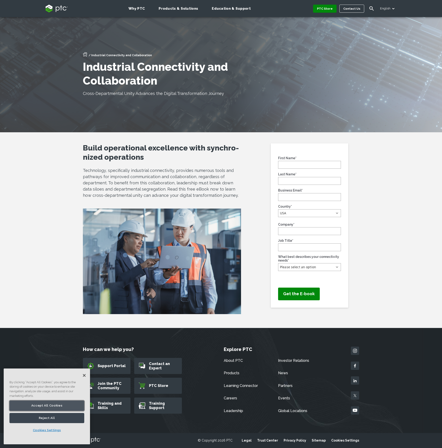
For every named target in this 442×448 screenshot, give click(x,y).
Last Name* (287, 174)
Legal (247, 440)
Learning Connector (241, 385)
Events (284, 398)
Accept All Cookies (47, 405)
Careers (230, 398)
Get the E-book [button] (299, 293)
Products (231, 373)
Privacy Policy (295, 440)
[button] (309, 213)
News (283, 373)
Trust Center (267, 440)
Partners (285, 385)
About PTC (233, 360)
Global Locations (292, 411)
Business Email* (290, 190)
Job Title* (285, 240)
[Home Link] (85, 56)
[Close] (84, 375)
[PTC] (91, 440)
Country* (285, 206)
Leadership (233, 411)
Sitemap (319, 440)
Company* (286, 224)
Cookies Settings (345, 440)
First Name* (287, 158)
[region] (47, 406)
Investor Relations (293, 360)
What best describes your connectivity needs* (308, 258)
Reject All (47, 418)
